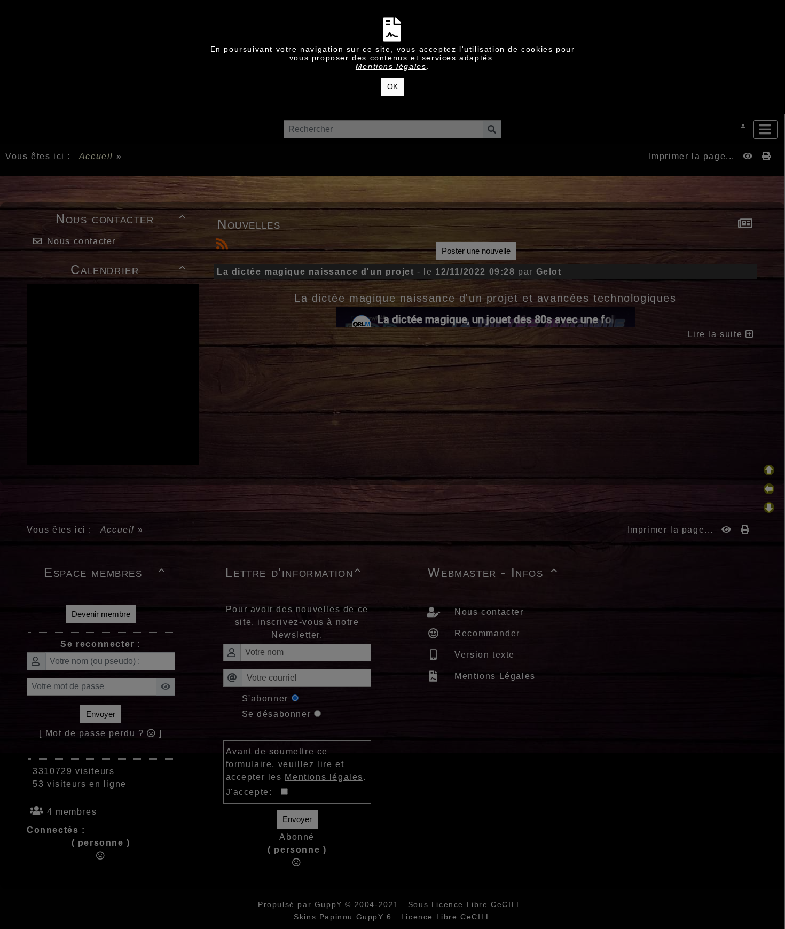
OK (392, 86)
